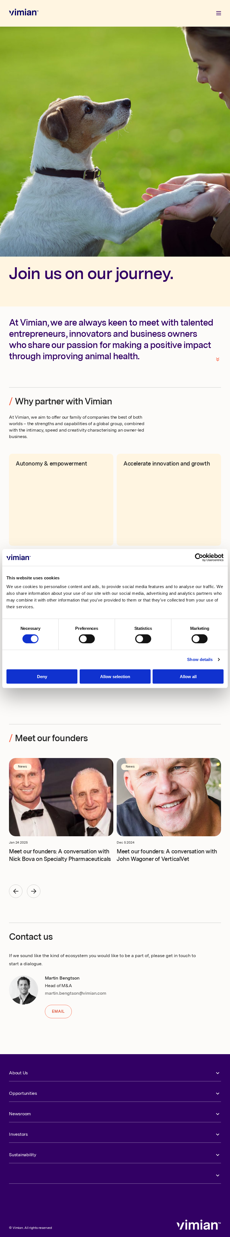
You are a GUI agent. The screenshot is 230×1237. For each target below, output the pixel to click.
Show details (200, 659)
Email (58, 1011)
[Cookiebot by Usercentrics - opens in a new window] (199, 557)
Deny (42, 676)
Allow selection (115, 676)
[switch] (87, 638)
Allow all (188, 676)
